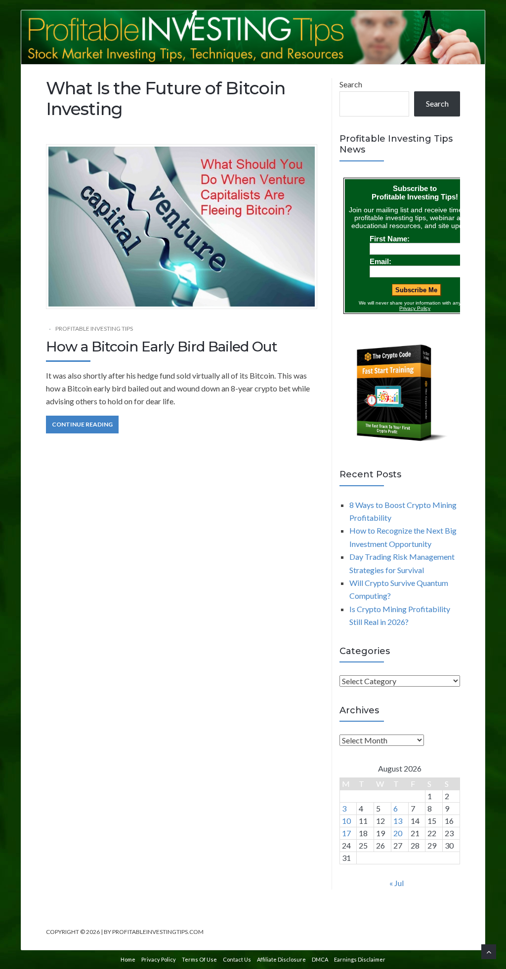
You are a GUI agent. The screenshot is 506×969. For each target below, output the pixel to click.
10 (346, 820)
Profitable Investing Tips (94, 328)
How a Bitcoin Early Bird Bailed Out (161, 346)
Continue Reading (82, 424)
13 (397, 820)
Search (350, 84)
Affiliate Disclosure (281, 959)
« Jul (396, 883)
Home (128, 959)
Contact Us (237, 959)
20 (397, 833)
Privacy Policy (158, 959)
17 (346, 833)
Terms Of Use (199, 959)
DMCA (320, 959)
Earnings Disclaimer (359, 959)
